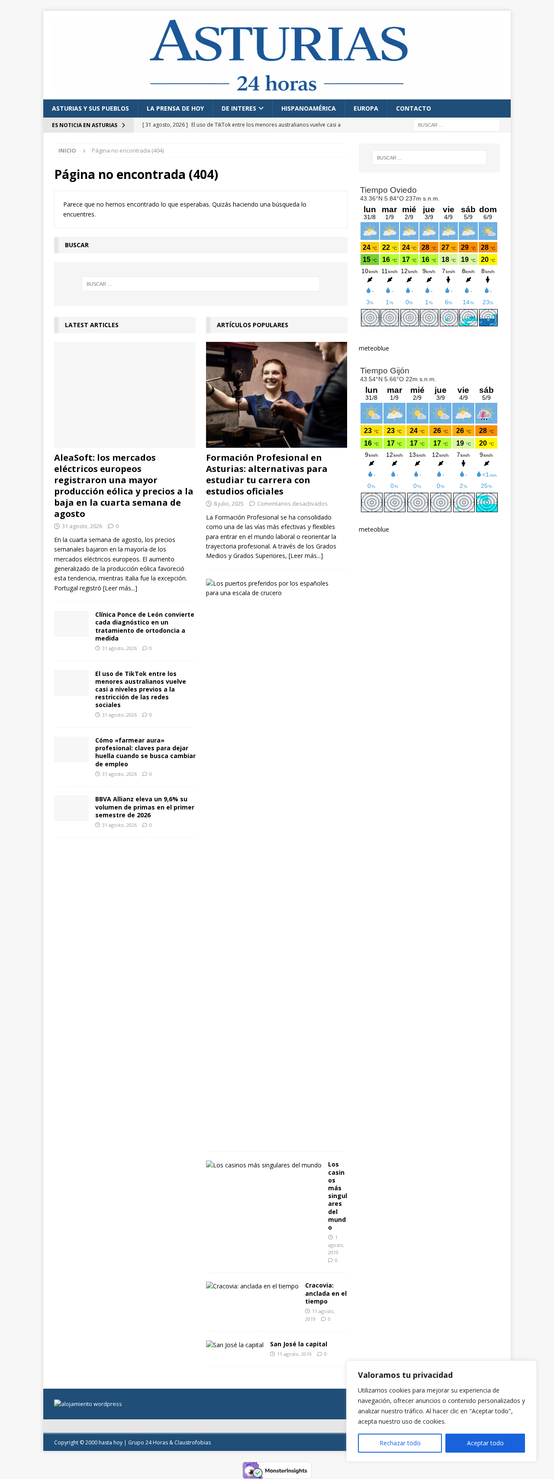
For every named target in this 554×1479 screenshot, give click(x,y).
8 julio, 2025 (229, 503)
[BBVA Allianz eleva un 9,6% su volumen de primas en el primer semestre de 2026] (71, 808)
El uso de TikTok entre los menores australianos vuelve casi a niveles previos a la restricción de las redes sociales (140, 689)
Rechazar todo (400, 1443)
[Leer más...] (120, 588)
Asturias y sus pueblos (90, 108)
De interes (239, 108)
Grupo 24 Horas (148, 1442)
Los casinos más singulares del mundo (337, 1195)
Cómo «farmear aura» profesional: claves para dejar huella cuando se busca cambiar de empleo (145, 752)
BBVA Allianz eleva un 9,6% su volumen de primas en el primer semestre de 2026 (144, 807)
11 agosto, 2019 (294, 1354)
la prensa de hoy (175, 108)
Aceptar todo (485, 1443)
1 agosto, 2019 (336, 1245)
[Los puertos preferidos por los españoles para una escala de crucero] (273, 588)
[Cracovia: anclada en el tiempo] (252, 1286)
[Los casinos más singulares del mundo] (264, 1165)
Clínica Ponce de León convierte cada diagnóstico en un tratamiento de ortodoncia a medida (144, 626)
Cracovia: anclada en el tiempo (326, 1293)
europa (366, 108)
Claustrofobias (192, 1442)
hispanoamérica (308, 108)
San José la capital (298, 1344)
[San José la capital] (235, 1345)
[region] (441, 1411)
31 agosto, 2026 (82, 526)
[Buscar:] (456, 124)
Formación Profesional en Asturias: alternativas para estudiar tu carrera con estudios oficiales (267, 474)
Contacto (413, 108)
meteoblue (374, 348)
